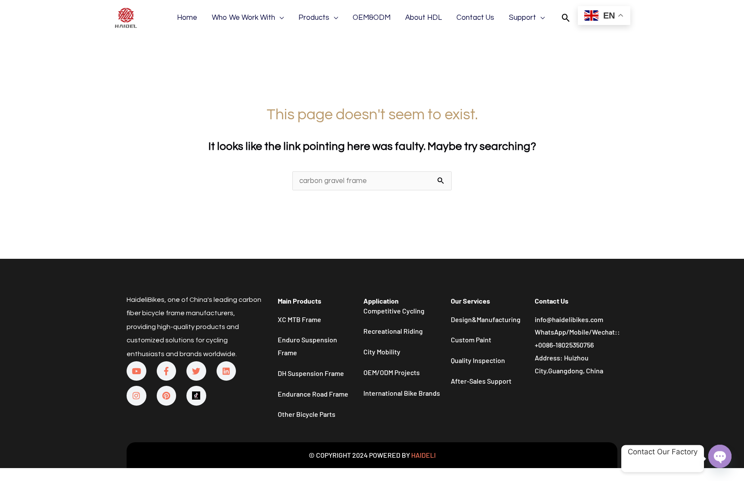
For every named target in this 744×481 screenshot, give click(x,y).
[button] (566, 17)
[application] (279, 18)
